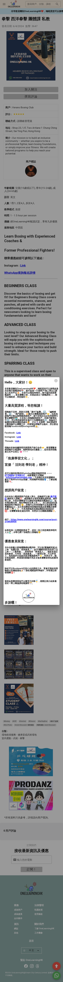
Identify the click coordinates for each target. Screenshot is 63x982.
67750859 (9, 475)
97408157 (20, 475)
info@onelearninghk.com (19, 477)
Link (18, 433)
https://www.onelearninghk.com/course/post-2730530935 (31, 520)
